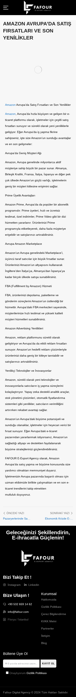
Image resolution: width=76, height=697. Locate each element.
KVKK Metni (48, 621)
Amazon (10, 104)
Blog (44, 643)
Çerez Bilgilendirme (53, 614)
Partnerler (47, 628)
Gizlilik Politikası (51, 606)
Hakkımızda (48, 599)
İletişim (45, 635)
